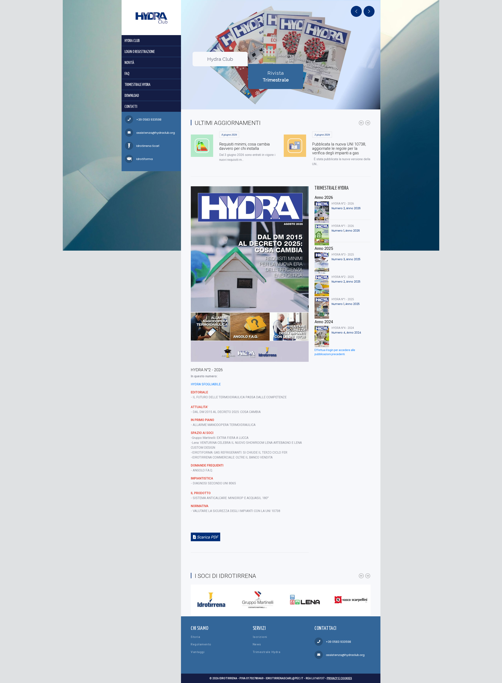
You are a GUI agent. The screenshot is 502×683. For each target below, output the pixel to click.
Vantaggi (198, 652)
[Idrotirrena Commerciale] (211, 600)
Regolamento (201, 644)
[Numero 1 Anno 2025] (322, 308)
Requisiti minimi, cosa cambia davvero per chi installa (244, 146)
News (257, 644)
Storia (195, 637)
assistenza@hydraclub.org (155, 133)
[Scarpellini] (350, 600)
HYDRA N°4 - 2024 (343, 327)
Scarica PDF (207, 537)
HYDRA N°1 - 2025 (343, 299)
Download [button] (132, 96)
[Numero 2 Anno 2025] (322, 285)
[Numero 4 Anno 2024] (322, 336)
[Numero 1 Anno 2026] (322, 234)
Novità (129, 63)
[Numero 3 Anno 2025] (322, 263)
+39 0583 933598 (148, 119)
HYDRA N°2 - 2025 (343, 276)
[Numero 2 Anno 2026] (322, 212)
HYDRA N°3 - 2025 (343, 254)
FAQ (127, 74)
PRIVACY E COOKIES (339, 678)
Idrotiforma (144, 159)
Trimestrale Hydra (137, 85)
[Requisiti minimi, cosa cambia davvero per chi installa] (202, 146)
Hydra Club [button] (132, 41)
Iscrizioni (260, 637)
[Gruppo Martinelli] (257, 600)
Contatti (131, 107)
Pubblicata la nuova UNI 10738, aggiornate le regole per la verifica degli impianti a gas (339, 148)
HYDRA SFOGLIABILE (206, 384)
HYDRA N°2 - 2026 (343, 203)
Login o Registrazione (140, 52)
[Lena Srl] (304, 600)
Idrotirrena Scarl (147, 146)
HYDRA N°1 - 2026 (343, 225)
